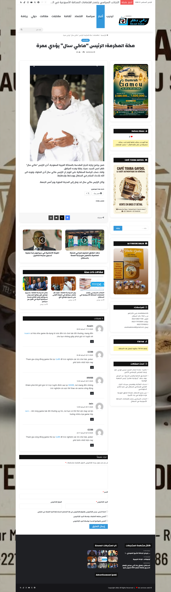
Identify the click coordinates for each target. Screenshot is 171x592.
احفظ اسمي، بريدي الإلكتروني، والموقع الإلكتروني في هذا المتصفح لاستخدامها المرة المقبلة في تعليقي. (71, 511)
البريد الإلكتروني (102, 501)
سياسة (90, 16)
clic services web (144, 587)
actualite (96, 35)
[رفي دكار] (134, 20)
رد (92, 341)
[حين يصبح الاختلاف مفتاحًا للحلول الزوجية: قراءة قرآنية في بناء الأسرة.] (113, 559)
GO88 (90, 352)
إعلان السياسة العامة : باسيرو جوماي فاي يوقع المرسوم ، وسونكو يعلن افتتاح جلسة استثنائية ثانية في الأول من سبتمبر (36, 297)
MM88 (90, 378)
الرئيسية (103, 35)
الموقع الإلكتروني (56, 501)
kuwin (27, 333)
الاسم (105, 492)
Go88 (58, 359)
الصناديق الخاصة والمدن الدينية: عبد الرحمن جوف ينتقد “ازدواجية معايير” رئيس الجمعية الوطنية (131, 378)
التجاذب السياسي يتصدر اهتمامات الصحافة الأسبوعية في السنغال (92, 295)
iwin (91, 404)
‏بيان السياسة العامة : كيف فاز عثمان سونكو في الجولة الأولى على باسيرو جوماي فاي (64, 295)
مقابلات (56, 16)
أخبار (100, 16)
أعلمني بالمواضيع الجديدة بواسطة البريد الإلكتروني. (89, 521)
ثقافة (67, 16)
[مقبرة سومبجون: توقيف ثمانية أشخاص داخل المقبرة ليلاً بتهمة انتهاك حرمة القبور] (102, 565)
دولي (34, 16)
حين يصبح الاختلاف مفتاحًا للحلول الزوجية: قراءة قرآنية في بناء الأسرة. (132, 394)
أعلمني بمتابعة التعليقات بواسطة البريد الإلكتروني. (89, 516)
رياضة (24, 16)
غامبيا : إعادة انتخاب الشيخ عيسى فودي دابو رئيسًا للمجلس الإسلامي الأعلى (130, 371)
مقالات (44, 16)
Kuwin (90, 326)
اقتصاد (79, 16)
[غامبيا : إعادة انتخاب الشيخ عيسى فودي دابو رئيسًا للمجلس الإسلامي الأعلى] (113, 553)
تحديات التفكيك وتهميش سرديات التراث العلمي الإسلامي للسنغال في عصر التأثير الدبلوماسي (132, 387)
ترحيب (109, 16)
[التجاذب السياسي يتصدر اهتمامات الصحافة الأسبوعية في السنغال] (91, 283)
